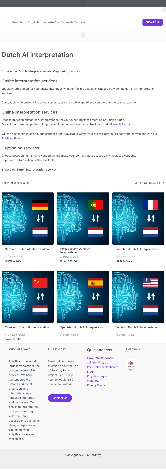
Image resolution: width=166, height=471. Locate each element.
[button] (83, 2)
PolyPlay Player (11, 138)
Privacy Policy (96, 385)
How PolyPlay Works (100, 358)
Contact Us (60, 398)
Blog (90, 371)
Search (152, 22)
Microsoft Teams (119, 124)
